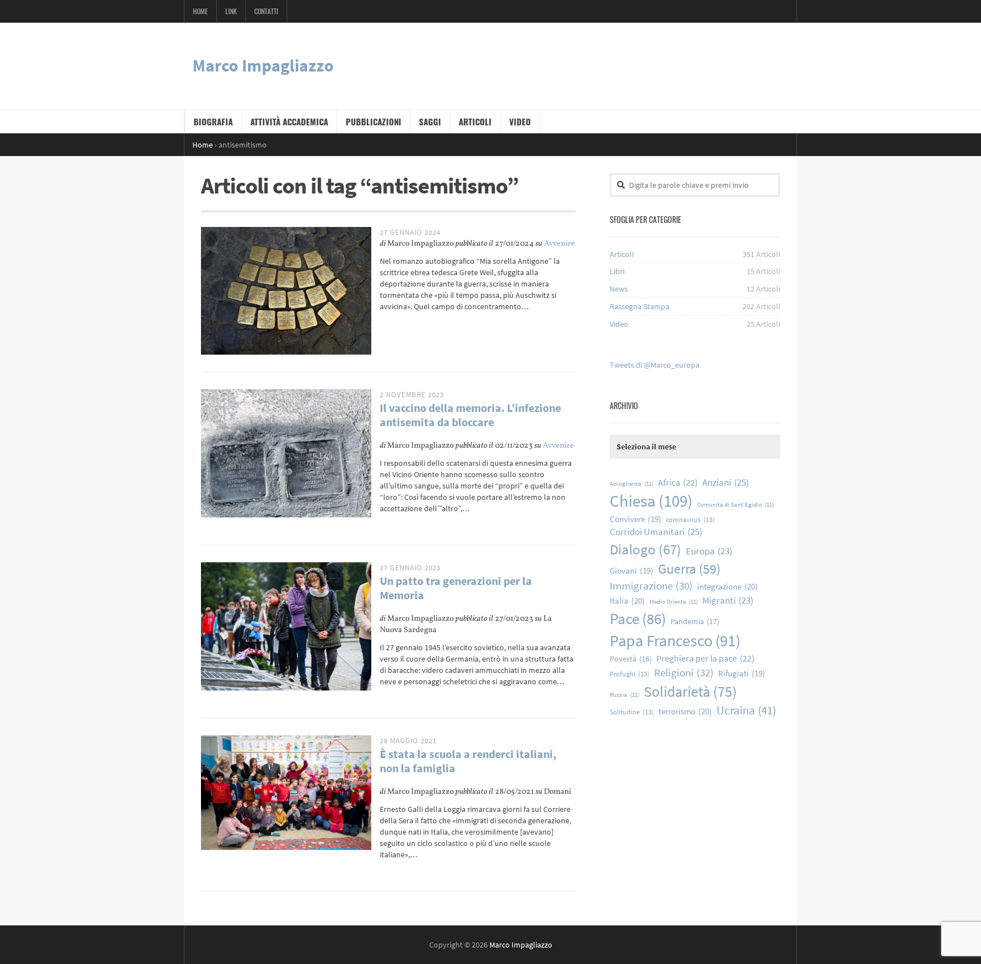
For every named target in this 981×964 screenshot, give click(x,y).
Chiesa (651, 500)
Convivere (635, 518)
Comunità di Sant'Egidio (735, 504)
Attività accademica (289, 121)
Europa (709, 551)
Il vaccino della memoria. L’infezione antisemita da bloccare (470, 415)
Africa (678, 482)
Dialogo (645, 549)
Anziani (725, 482)
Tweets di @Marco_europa (654, 365)
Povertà (631, 659)
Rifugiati (741, 673)
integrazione (727, 586)
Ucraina (746, 710)
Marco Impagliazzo (263, 65)
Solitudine (632, 712)
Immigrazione (651, 585)
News (619, 289)
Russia (624, 694)
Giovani (631, 570)
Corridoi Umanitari (656, 531)
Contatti (266, 11)
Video (520, 121)
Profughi (629, 674)
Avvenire (559, 243)
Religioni (684, 672)
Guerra (689, 569)
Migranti (727, 601)
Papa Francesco (675, 641)
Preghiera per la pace (705, 658)
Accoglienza (631, 483)
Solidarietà (690, 691)
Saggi (430, 121)
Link (231, 11)
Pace (638, 618)
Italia (627, 600)
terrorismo (685, 711)
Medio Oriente (673, 601)
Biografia (213, 121)
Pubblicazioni (373, 121)
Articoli (475, 121)
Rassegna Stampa (639, 306)
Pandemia (694, 621)
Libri (617, 271)
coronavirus (690, 519)
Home (200, 11)
